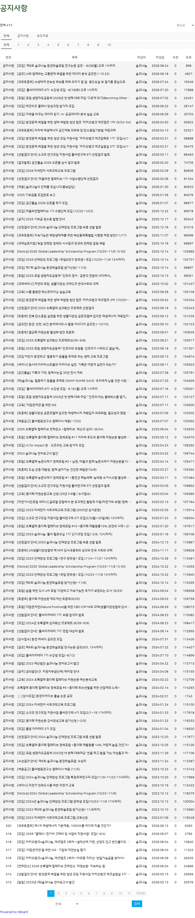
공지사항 (23, 36)
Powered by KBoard (14, 912)
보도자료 (42, 36)
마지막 (140, 893)
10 (109, 45)
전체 (6, 36)
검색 (137, 903)
